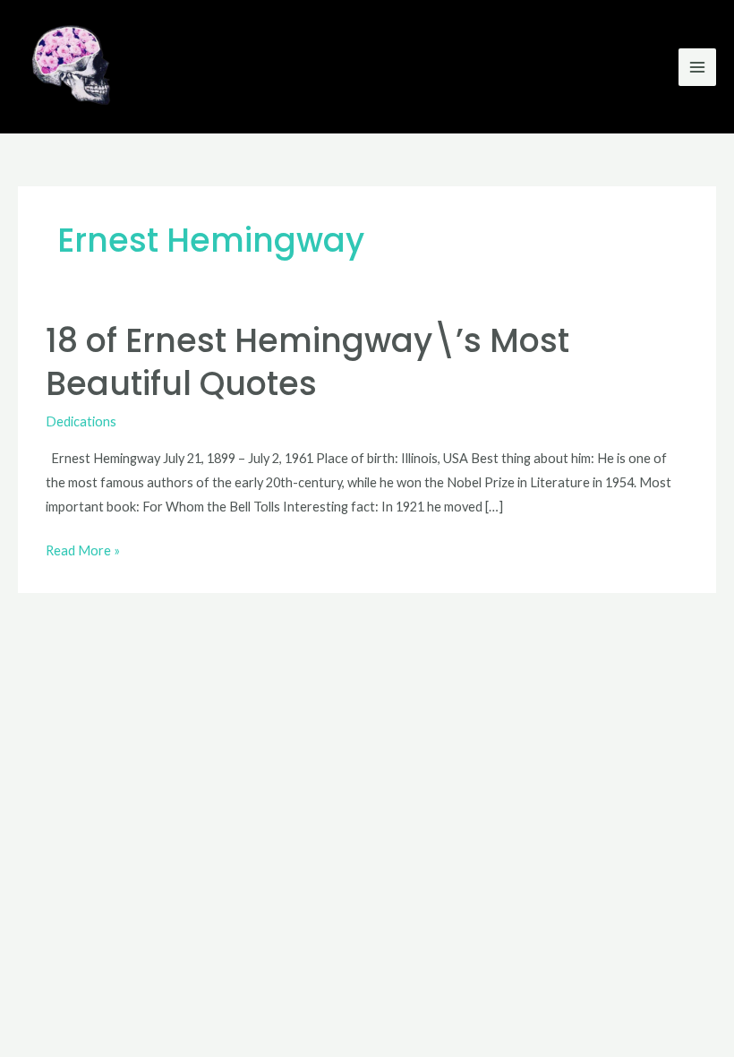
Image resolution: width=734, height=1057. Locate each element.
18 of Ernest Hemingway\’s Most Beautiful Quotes (307, 362)
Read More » (83, 548)
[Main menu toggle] (697, 67)
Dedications (81, 421)
